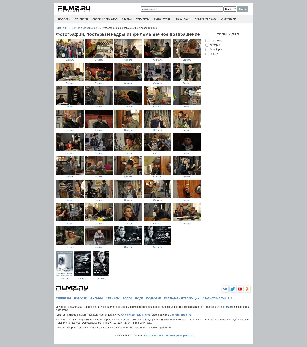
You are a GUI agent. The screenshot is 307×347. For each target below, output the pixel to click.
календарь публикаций (182, 298)
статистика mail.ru (217, 298)
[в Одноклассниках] (247, 289)
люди (139, 298)
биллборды (216, 49)
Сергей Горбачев (180, 314)
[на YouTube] (240, 289)
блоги (127, 298)
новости (64, 19)
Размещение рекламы (180, 335)
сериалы (113, 298)
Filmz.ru (228, 306)
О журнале (228, 19)
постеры (215, 45)
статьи (127, 19)
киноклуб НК (163, 19)
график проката (206, 19)
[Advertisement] (229, 111)
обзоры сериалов (105, 19)
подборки (153, 298)
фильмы (96, 298)
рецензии (81, 19)
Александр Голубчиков (135, 314)
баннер (214, 54)
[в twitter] (233, 289)
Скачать (70, 60)
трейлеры (143, 19)
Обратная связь (154, 335)
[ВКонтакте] (225, 289)
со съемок (216, 40)
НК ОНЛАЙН (183, 19)
